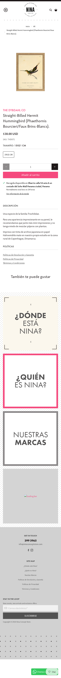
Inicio (28, 26)
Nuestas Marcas (30, 575)
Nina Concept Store (23, 621)
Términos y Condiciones (14, 262)
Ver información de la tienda (17, 193)
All (34, 26)
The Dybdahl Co (14, 110)
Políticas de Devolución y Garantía (18, 254)
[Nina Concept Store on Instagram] (31, 550)
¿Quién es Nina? (30, 570)
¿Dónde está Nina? (30, 565)
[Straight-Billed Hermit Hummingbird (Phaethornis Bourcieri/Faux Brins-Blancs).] (30, 72)
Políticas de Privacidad (13, 258)
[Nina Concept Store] (30, 10)
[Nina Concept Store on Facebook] (28, 550)
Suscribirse (30, 615)
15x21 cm (9, 154)
